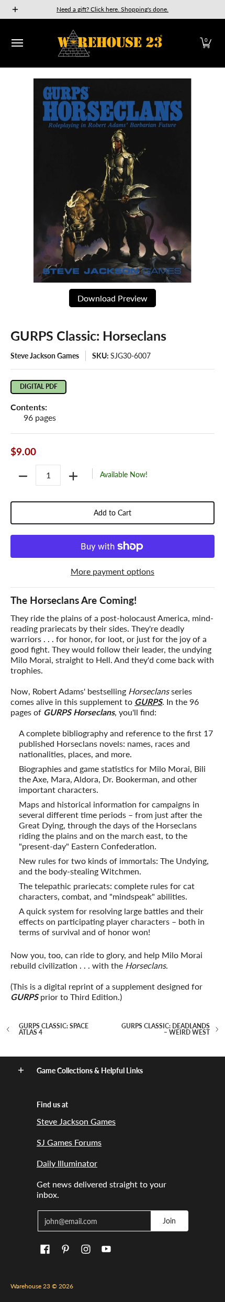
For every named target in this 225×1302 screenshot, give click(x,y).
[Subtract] (23, 476)
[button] (206, 43)
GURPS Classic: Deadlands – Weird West (165, 1029)
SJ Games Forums (69, 1142)
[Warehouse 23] (110, 43)
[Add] (73, 476)
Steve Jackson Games (44, 355)
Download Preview (112, 298)
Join (169, 1220)
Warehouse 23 (30, 1286)
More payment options (112, 571)
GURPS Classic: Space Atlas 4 (53, 1029)
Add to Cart (112, 512)
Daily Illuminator (67, 1163)
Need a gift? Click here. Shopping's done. (112, 9)
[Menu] (16, 43)
